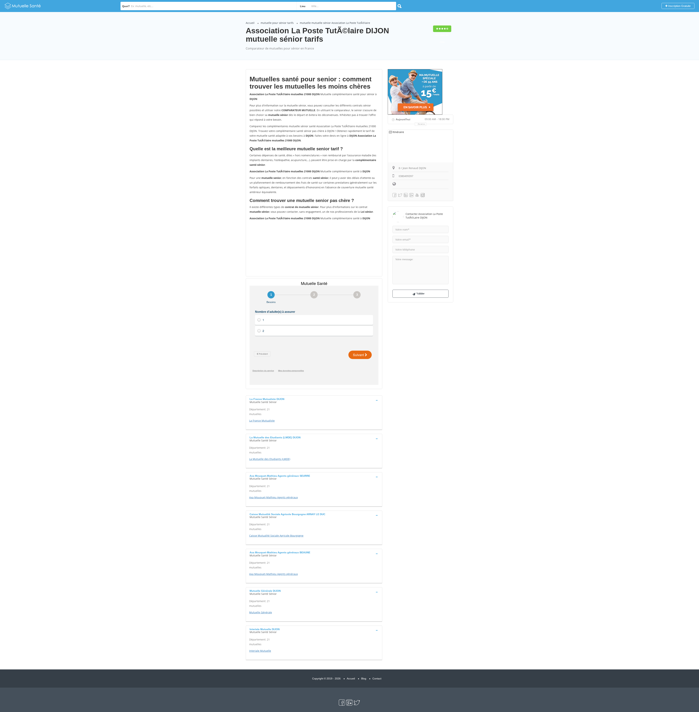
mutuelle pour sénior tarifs (277, 23)
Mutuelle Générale (260, 612)
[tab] (314, 400)
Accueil (250, 23)
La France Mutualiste (262, 420)
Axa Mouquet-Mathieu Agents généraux (273, 497)
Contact (376, 678)
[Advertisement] (314, 248)
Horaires (421, 124)
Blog (363, 678)
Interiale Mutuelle (260, 650)
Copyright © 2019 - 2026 (326, 678)
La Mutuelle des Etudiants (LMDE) (269, 459)
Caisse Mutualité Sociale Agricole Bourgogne (276, 535)
